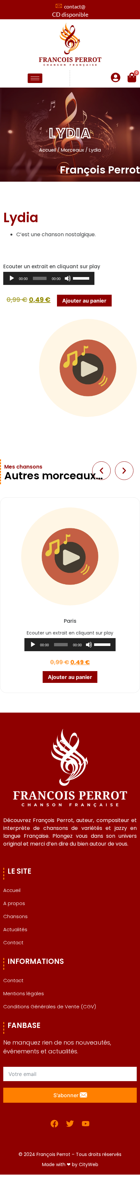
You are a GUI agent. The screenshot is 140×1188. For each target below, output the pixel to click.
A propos (14, 903)
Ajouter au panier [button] (70, 677)
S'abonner (66, 1095)
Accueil (47, 150)
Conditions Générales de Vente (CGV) (49, 1006)
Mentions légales (23, 993)
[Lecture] (11, 278)
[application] (48, 278)
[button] (101, 470)
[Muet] (67, 278)
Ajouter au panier (84, 300)
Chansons (15, 916)
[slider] (82, 278)
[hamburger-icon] (35, 78)
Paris (70, 621)
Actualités (15, 929)
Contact (13, 942)
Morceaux (72, 150)
